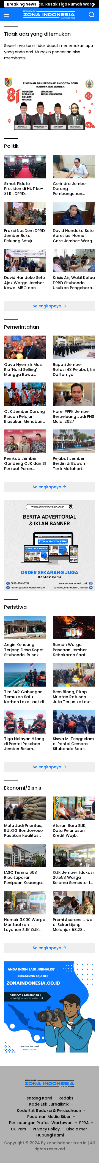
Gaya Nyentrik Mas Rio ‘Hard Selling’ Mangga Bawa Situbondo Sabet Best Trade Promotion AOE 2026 (24, 369)
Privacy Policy (46, 1129)
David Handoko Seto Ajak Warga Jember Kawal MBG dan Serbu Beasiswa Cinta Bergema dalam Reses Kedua (24, 282)
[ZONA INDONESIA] (48, 14)
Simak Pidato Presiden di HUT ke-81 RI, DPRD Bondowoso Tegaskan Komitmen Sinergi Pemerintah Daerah (25, 188)
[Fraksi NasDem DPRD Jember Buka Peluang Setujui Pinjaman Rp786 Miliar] (25, 214)
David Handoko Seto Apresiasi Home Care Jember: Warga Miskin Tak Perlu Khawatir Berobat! (74, 235)
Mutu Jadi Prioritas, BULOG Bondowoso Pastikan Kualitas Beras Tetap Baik (23, 830)
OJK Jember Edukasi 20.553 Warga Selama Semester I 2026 (73, 877)
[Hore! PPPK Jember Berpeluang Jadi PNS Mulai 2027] (74, 394)
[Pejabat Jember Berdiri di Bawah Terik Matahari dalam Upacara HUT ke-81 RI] (74, 441)
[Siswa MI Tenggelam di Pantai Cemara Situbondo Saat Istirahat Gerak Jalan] (74, 722)
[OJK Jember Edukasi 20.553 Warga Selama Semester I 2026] (74, 855)
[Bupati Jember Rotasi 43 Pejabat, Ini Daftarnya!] (74, 347)
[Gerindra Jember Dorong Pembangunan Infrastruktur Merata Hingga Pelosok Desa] (74, 166)
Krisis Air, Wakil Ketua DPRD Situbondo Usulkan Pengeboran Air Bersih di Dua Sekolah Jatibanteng (74, 282)
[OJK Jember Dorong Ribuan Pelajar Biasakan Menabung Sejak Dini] (25, 394)
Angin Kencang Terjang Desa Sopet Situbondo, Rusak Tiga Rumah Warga (24, 649)
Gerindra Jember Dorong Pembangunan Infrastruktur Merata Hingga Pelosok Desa (73, 188)
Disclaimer (76, 1129)
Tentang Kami (38, 1098)
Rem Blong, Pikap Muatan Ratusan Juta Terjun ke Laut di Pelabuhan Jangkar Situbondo (72, 697)
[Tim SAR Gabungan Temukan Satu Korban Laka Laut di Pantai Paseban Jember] (25, 675)
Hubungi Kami (50, 1135)
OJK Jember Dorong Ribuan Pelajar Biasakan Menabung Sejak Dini (24, 416)
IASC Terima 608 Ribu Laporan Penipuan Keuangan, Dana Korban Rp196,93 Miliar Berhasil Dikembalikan (24, 877)
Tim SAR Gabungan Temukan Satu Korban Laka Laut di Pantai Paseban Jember (24, 697)
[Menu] (8, 14)
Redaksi (66, 1098)
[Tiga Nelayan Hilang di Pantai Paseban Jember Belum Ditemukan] (25, 722)
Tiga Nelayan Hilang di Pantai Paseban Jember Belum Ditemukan (24, 743)
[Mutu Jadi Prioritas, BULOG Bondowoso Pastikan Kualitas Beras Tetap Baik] (25, 808)
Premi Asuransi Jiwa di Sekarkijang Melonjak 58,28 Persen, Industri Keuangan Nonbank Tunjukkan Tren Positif (73, 924)
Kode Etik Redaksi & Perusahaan (49, 1110)
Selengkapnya (47, 306)
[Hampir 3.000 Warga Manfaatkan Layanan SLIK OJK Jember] (25, 902)
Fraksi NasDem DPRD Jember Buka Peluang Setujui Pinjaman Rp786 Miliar (24, 235)
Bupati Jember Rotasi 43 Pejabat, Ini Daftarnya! (74, 369)
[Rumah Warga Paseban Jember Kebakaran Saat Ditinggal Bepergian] (74, 628)
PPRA (84, 1122)
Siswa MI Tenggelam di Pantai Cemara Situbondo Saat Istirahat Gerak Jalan (73, 743)
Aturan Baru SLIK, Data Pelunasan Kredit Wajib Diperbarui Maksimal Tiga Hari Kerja (73, 830)
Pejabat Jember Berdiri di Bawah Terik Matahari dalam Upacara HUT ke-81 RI (73, 463)
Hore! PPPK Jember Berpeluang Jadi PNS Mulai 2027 (73, 416)
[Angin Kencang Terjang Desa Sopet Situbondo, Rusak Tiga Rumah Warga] (25, 628)
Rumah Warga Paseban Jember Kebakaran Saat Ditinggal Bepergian (72, 649)
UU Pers (18, 1129)
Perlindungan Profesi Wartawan (41, 1122)
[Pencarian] (92, 14)
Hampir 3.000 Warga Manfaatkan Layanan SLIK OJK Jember (24, 924)
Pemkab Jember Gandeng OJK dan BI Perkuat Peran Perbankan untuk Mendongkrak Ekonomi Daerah (25, 463)
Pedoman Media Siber (49, 1116)
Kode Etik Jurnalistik (49, 1104)
